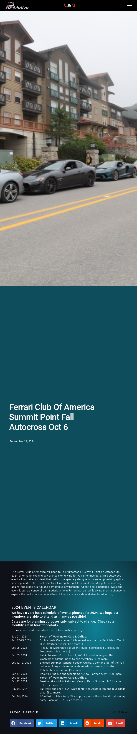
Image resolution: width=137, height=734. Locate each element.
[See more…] (75, 644)
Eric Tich (54, 630)
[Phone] (66, 5)
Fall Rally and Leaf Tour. (55, 688)
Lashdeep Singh (74, 630)
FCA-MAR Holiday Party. (55, 696)
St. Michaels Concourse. (55, 640)
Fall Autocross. (49, 655)
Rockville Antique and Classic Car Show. (65, 674)
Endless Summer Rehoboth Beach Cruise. (66, 662)
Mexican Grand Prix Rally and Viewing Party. (67, 681)
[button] (22, 723)
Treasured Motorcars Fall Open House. (64, 647)
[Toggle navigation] (129, 5)
